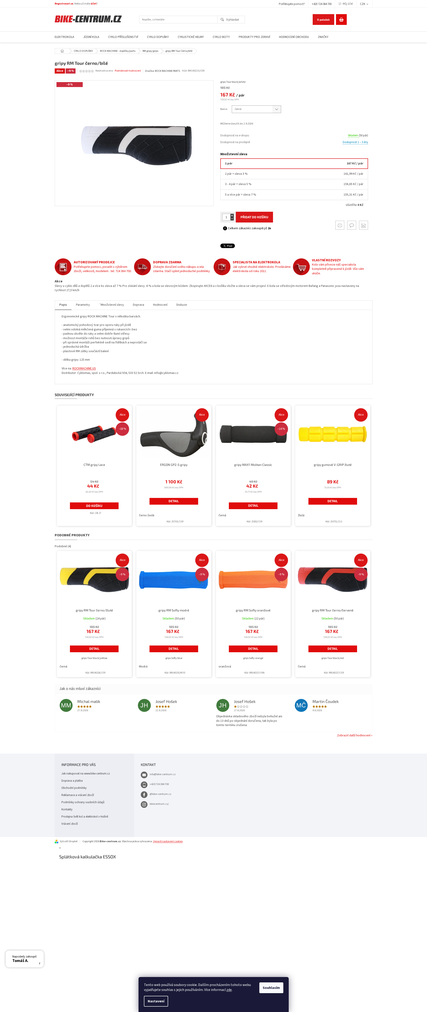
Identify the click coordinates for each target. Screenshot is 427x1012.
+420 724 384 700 (322, 4)
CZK (363, 4)
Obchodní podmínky (74, 788)
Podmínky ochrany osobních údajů (82, 802)
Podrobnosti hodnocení (128, 71)
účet (94, 4)
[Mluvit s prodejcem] (351, 225)
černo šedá (146, 515)
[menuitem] (64, 37)
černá (222, 515)
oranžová (225, 666)
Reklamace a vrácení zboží (77, 795)
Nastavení (156, 1001)
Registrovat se (64, 4)
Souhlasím (271, 987)
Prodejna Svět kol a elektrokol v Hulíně (84, 817)
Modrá (143, 666)
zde (229, 989)
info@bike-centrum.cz (163, 774)
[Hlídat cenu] (363, 225)
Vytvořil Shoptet (69, 841)
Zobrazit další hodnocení (353, 735)
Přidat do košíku (254, 217)
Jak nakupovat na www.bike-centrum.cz (85, 774)
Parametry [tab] (83, 305)
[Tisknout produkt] (339, 225)
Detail (174, 501)
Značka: (162, 71)
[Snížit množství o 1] (232, 218)
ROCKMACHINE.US (84, 368)
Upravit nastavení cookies (168, 841)
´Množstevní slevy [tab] (111, 305)
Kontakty (66, 809)
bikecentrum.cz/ (159, 804)
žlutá (301, 515)
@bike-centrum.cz (160, 794)
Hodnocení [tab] (160, 305)
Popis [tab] (63, 305)
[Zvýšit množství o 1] (232, 215)
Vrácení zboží (69, 824)
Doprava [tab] (138, 305)
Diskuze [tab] (181, 305)
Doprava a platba (72, 781)
